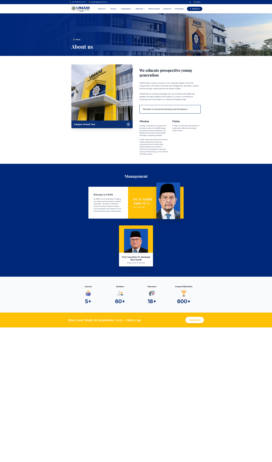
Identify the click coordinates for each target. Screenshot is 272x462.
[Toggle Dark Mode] (190, 2)
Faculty (113, 9)
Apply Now (195, 320)
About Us (101, 9)
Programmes (125, 9)
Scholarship (179, 9)
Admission (139, 9)
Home (78, 39)
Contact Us (167, 9)
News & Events (154, 9)
